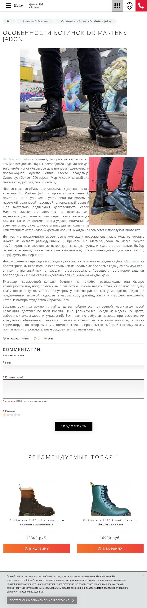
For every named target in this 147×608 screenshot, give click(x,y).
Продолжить (73, 426)
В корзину (38, 548)
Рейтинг (10, 411)
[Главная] (8, 21)
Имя (8, 362)
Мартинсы (132, 261)
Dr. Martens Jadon (17, 159)
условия (98, 588)
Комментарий (14, 377)
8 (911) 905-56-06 (141, 5)
